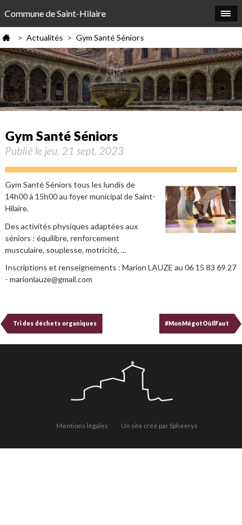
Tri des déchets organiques (55, 323)
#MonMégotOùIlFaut (197, 323)
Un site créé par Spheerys (159, 425)
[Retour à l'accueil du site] (121, 382)
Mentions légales (82, 425)
